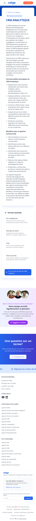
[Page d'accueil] (12, 2)
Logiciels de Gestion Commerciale (11, 454)
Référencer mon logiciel (13, 487)
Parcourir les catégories (18, 515)
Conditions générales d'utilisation (24, 512)
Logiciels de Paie (6, 462)
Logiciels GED (5, 442)
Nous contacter (5, 389)
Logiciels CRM (5, 419)
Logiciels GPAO (5, 408)
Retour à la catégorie (14, 12)
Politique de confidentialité (21, 509)
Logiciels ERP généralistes (9, 433)
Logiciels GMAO (6, 421)
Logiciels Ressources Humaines (10, 465)
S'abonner (28, 498)
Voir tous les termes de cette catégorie (17, 272)
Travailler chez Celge (7, 386)
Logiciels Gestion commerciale (10, 427)
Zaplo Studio (22, 519)
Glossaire (9, 509)
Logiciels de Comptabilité (8, 459)
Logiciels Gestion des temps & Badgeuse (13, 410)
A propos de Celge (6, 380)
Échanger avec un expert (8, 383)
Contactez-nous (19, 357)
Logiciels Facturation (7, 451)
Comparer (29, 3)
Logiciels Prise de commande (9, 416)
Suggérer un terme (19, 323)
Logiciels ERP (5, 445)
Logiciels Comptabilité (7, 424)
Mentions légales (7, 512)
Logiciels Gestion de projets (9, 413)
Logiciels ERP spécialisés (8, 430)
